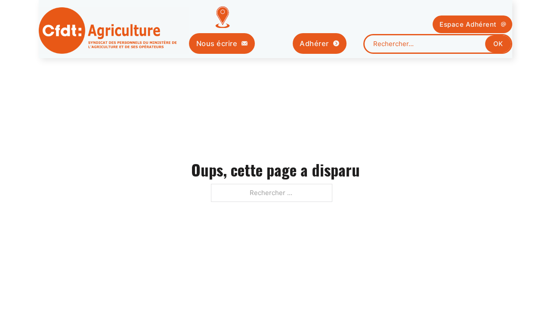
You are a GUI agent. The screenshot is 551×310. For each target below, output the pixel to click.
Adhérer (314, 43)
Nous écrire (217, 43)
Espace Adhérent (468, 24)
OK (498, 44)
